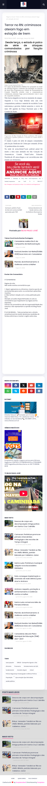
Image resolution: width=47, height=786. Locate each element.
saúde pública (10, 681)
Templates (40, 782)
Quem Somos (22, 778)
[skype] (15, 391)
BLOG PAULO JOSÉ (10, 38)
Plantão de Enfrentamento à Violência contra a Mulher (26, 263)
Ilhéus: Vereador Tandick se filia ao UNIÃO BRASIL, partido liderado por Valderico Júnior (27, 552)
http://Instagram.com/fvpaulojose (12, 184)
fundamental (10, 670)
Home (12, 778)
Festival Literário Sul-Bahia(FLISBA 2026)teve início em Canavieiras (28, 252)
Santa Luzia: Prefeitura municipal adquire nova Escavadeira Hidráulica (28, 565)
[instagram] (8, 385)
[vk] (39, 391)
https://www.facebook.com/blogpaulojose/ (30, 184)
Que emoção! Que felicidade (24, 677)
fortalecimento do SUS (31, 666)
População (9, 677)
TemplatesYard (21, 782)
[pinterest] (31, 391)
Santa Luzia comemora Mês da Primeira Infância (27, 603)
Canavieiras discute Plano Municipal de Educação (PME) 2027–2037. (26, 636)
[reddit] (23, 391)
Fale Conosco (32, 778)
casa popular (10, 662)
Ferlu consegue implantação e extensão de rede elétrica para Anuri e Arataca (27, 578)
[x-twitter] (23, 385)
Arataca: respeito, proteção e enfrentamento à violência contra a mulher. (27, 591)
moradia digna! (22, 670)
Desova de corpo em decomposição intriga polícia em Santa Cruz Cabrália (26, 524)
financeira (17, 666)
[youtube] (31, 385)
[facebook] (15, 385)
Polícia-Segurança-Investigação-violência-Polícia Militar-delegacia (21, 674)
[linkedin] (39, 385)
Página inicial (10, 17)
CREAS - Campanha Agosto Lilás (27, 662)
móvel (32, 670)
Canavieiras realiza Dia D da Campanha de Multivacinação (27, 242)
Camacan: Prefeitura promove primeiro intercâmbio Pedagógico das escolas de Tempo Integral (27, 538)
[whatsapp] (8, 391)
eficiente (8, 666)
